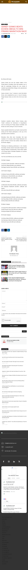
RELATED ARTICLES (6, 261)
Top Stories (4, 532)
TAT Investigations (5, 552)
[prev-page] (2, 284)
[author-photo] (14, 251)
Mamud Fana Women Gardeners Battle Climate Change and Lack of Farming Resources (14, 411)
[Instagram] (9, 461)
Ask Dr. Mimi (4, 519)
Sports (6, 22)
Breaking (3, 523)
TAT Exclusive (4, 546)
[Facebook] (2, 36)
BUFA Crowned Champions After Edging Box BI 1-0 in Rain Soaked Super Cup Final (16, 267)
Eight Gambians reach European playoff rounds (10, 406)
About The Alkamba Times (7, 517)
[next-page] (4, 284)
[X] (5, 36)
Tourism (3, 559)
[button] (26, 1)
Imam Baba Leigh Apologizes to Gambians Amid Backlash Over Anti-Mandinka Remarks (14, 417)
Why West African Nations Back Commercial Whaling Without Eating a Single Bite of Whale (13, 381)
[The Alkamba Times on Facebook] (14, 472)
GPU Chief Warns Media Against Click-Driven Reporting (12, 391)
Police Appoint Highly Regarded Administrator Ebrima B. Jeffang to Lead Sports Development (17, 279)
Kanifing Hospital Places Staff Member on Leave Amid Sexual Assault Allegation (13, 387)
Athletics (10, 22)
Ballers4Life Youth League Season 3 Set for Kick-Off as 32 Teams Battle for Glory (17, 273)
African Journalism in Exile (13, 340)
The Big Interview (5, 556)
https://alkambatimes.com (14, 255)
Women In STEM (5, 561)
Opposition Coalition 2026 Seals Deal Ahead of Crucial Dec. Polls (13, 371)
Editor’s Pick (4, 540)
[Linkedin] (8, 36)
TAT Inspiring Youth (5, 550)
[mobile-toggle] (2, 1)
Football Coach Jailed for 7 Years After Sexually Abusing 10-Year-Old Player (14, 422)
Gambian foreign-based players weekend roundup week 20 (6, 239)
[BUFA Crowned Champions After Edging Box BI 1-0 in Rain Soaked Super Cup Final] (4, 267)
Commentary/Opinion (6, 526)
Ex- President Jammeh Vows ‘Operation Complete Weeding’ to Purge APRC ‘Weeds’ (14, 352)
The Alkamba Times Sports (7, 554)
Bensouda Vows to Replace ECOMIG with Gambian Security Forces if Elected (14, 376)
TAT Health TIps (5, 548)
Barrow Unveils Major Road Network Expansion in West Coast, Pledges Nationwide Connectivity (13, 396)
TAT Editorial (4, 544)
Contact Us (4, 525)
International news (5, 528)
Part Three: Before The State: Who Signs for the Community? (13, 361)
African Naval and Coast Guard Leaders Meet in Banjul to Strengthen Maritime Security (14, 402)
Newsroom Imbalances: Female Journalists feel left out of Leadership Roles (21, 239)
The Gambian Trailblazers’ (7, 558)
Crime (3, 538)
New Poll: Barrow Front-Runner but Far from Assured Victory (12, 357)
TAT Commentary (5, 542)
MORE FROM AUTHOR (16, 261)
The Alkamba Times (6, 33)
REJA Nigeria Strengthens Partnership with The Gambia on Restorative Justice (12, 366)
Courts (3, 536)
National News (4, 530)
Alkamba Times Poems (6, 534)
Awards (3, 521)
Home (2, 22)
